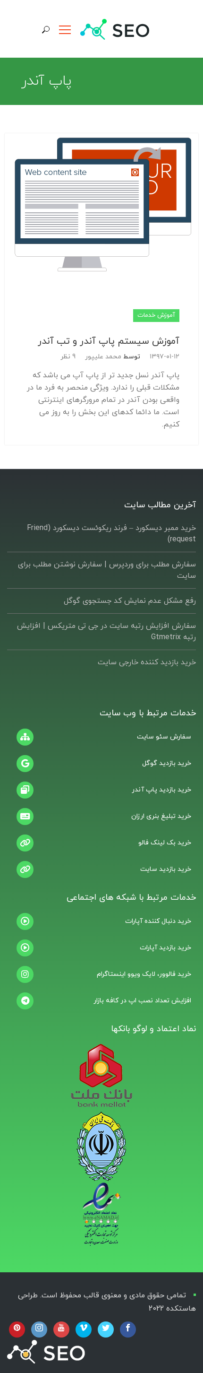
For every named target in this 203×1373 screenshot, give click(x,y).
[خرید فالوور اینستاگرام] (101, 974)
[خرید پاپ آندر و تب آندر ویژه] (101, 790)
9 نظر (68, 356)
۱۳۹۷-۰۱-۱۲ (164, 356)
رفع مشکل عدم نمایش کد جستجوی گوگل (130, 601)
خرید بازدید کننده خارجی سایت (147, 662)
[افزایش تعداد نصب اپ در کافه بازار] (101, 1001)
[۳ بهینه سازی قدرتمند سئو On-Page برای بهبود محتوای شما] (101, 737)
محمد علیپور (103, 356)
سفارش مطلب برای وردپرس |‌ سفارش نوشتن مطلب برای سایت (107, 570)
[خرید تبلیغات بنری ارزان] (101, 816)
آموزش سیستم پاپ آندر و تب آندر (108, 341)
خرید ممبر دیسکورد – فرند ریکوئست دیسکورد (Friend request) (111, 534)
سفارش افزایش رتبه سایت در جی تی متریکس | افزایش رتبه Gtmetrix (106, 632)
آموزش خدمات (156, 315)
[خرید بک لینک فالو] (101, 843)
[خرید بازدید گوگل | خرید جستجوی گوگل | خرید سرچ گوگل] (101, 763)
